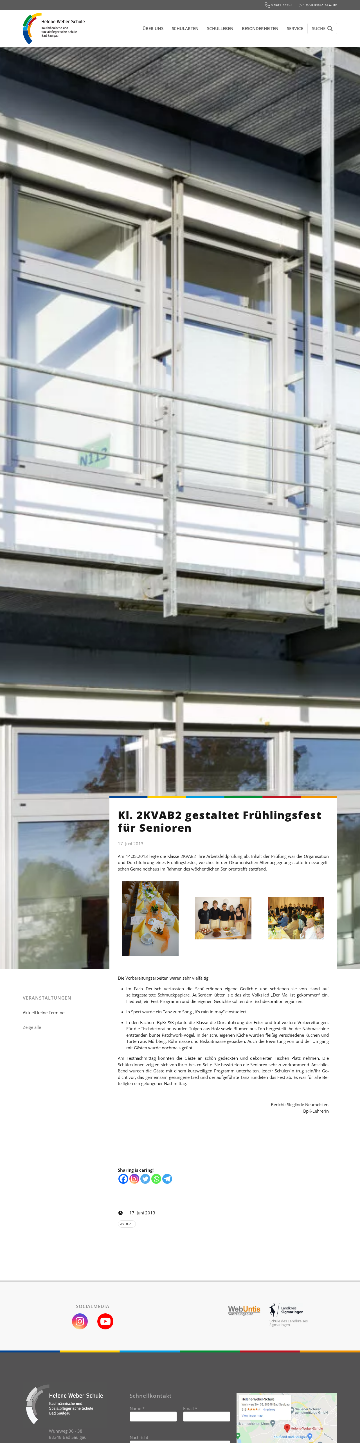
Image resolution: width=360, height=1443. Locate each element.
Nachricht (139, 1437)
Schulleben (220, 28)
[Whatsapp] (156, 1179)
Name (137, 1408)
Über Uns (153, 28)
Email (190, 1408)
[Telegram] (167, 1179)
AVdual (127, 1224)
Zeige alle (32, 1027)
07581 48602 (281, 5)
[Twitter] (145, 1179)
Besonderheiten (260, 28)
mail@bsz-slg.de (320, 5)
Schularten (185, 28)
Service (295, 28)
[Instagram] (134, 1179)
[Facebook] (123, 1179)
